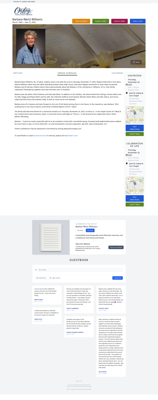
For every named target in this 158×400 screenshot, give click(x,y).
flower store (73, 135)
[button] (135, 113)
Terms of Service (84, 386)
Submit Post (117, 278)
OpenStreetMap (81, 389)
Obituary (17, 73)
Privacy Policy (73, 386)
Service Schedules (67, 73)
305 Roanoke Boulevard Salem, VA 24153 (136, 101)
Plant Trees (135, 134)
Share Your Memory (116, 247)
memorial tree (40, 135)
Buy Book (90, 230)
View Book (80, 230)
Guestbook (117, 73)
